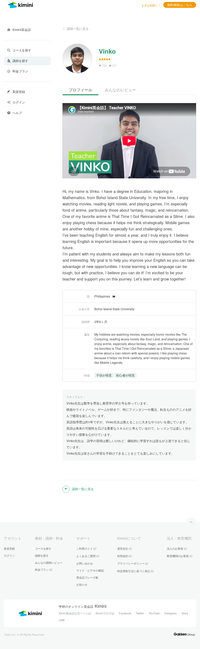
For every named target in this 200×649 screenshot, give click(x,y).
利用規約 (122, 556)
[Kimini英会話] (21, 4)
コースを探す (43, 548)
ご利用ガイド (84, 548)
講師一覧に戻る (78, 28)
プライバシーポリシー (131, 563)
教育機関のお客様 (178, 556)
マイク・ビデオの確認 (90, 570)
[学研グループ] (184, 634)
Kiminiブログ (103, 613)
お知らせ (81, 584)
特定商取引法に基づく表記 (133, 571)
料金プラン (42, 570)
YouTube (154, 613)
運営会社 (122, 548)
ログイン (9, 555)
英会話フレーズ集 (87, 577)
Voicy (185, 613)
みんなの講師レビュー (48, 563)
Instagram (170, 613)
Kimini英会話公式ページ (73, 613)
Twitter (140, 613)
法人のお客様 (175, 548)
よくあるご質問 (86, 556)
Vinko (107, 51)
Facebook (125, 613)
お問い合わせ (84, 563)
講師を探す (42, 555)
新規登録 (9, 548)
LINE (62, 620)
